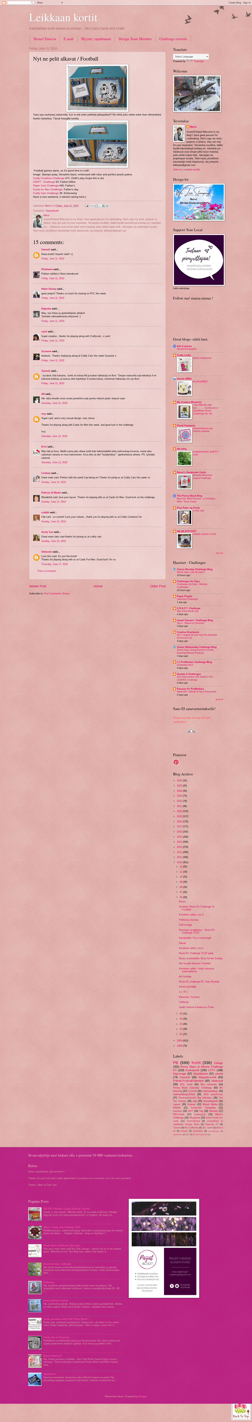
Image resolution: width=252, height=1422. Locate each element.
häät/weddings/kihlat (184, 1094)
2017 (180, 826)
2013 (180, 847)
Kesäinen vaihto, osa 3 (191, 914)
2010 (180, 862)
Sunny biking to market (55, 1300)
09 (181, 882)
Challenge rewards (173, 38)
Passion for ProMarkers (190, 688)
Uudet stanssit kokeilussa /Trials (196, 1007)
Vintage (218, 1063)
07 (181, 892)
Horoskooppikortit (200, 1134)
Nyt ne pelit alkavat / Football (194, 963)
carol (44, 331)
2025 (180, 785)
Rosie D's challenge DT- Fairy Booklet (199, 981)
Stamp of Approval (202, 358)
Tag (201, 1111)
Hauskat (185, 1077)
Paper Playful (184, 596)
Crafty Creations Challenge (49, 178)
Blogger (142, 1396)
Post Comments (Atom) (56, 593)
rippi (195, 1101)
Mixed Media (210, 1104)
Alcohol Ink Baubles (187, 349)
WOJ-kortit (178, 1114)
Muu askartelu (209, 1084)
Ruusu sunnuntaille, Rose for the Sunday (201, 958)
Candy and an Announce (56, 1337)
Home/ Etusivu (45, 38)
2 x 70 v (183, 991)
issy (43, 413)
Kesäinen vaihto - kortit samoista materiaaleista (196, 970)
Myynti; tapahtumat (96, 38)
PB (175, 1062)
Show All (219, 553)
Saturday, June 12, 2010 (54, 403)
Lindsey (45, 473)
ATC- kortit (186, 1084)
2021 (180, 806)
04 (181, 1018)
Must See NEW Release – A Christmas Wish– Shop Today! (196, 500)
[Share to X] (100, 206)
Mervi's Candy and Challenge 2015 (61, 1227)
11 (181, 871)
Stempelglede (210, 1101)
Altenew (213, 1111)
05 (181, 1013)
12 (181, 866)
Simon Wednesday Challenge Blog (197, 647)
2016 (180, 831)
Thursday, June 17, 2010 (54, 564)
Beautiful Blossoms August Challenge (202, 476)
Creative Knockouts (188, 632)
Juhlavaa (184, 1002)
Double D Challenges (189, 674)
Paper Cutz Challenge (46, 185)
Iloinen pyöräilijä (187, 986)
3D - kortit (207, 1128)
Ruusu (182, 901)
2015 (180, 836)
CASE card (198, 510)
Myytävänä (177, 1134)
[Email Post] (86, 205)
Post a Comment (47, 571)
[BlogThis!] (97, 206)
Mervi (193, 126)
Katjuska (46, 308)
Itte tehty (182, 448)
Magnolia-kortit (207, 1077)
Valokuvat (217, 1080)
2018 (180, 821)
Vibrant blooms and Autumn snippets (203, 430)
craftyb (45, 512)
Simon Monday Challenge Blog (195, 569)
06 (181, 897)
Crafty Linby (184, 355)
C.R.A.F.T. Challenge (188, 608)
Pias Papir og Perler (188, 507)
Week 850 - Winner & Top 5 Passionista (196, 691)
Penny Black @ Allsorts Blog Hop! (61, 1245)
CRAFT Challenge (44, 181)
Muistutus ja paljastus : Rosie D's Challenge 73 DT (197, 931)
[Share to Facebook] (104, 206)
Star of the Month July (188, 611)
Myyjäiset (195, 1117)
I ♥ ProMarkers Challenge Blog (194, 662)
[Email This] (93, 206)
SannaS (45, 249)
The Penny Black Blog (189, 495)
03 (181, 1024)
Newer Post (37, 586)
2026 (180, 780)
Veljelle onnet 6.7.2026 (204, 534)
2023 (180, 795)
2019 (180, 816)
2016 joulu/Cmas (213, 1094)
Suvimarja (198, 1131)
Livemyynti (200, 1114)
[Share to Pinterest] (107, 206)
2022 (180, 801)
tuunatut (177, 1111)
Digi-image (179, 1073)
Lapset (176, 1104)
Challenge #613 (185, 665)
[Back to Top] (241, 1410)
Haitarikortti (49, 1374)
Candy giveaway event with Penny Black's (66, 1319)
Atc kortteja (185, 976)
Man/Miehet (201, 1073)
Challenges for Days (188, 581)
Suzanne (46, 351)
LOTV (211, 1070)
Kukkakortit (192, 1070)
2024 (180, 790)
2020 (180, 811)
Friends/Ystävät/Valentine (188, 1080)
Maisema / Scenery (189, 997)
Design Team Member (135, 38)
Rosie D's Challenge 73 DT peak (196, 953)
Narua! (182, 943)
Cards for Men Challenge (47, 189)
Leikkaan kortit (63, 17)
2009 (180, 1040)
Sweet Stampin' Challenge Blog (195, 620)
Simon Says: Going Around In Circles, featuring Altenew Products (195, 651)
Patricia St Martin (51, 492)
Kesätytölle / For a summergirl (195, 937)
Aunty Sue (47, 532)
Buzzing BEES (200, 381)
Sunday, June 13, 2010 (53, 482)
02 (181, 1029)
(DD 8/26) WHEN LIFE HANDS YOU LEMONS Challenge (195, 678)
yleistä (219, 1073)
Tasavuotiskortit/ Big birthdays (195, 1097)
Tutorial (177, 1128)
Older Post (158, 586)
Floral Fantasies (186, 425)
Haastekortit (52, 210)
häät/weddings (210, 1091)
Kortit (196, 1062)
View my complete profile (186, 169)
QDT (187, 1134)
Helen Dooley (48, 288)
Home (98, 586)
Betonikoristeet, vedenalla (57, 1264)
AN (43, 394)
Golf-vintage (185, 924)
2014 (180, 841)
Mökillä (177, 1107)
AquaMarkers (213, 1131)
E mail (69, 38)
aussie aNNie (184, 378)
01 (181, 1034)
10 (181, 876)
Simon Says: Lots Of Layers (190, 572)
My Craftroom (191, 1128)
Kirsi (44, 446)
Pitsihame (47, 269)
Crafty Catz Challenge (46, 193)
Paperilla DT (212, 1124)
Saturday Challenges (187, 599)
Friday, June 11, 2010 (52, 258)
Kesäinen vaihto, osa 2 (191, 948)
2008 (180, 1045)
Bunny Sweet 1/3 (52, 1355)
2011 (180, 857)
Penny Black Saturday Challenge (192, 1087)
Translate (199, 61)
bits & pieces (184, 346)
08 (181, 887)
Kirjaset (191, 1104)
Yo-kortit (192, 1091)
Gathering (48, 1282)
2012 (180, 852)
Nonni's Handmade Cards (191, 472)
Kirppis (184, 1131)
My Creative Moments (189, 402)
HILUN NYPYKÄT (186, 531)
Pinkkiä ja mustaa (188, 919)
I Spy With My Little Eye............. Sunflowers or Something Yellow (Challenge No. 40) (205, 409)
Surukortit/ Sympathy (203, 1107)
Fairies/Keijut (193, 1121)
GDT (190, 1111)
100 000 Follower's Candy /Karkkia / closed (66, 1208)
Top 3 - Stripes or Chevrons (190, 623)
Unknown (46, 551)
